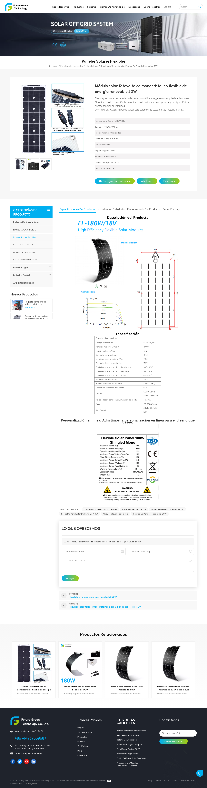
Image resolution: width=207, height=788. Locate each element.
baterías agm (20, 267)
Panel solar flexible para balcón (27, 260)
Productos (78, 6)
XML (175, 780)
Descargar (169, 181)
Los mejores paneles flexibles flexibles (100, 509)
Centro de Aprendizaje (112, 6)
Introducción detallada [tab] (110, 209)
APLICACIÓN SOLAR (23, 283)
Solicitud (91, 6)
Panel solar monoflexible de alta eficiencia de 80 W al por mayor (173, 688)
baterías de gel (21, 275)
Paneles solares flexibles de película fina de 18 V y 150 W (36, 317)
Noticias (81, 741)
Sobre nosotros (60, 6)
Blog (79, 750)
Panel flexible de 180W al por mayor (167, 509)
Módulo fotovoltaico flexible (115, 514)
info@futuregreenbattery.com (29, 753)
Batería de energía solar (128, 739)
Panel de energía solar (127, 753)
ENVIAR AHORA (171, 741)
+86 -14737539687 (30, 738)
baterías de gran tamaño (24, 252)
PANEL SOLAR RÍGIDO (24, 229)
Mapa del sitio (162, 780)
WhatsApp (147, 181)
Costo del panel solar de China (131, 758)
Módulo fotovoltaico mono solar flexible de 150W (127, 688)
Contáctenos (83, 746)
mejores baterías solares (128, 735)
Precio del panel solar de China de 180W (79, 514)
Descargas (134, 6)
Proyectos (82, 755)
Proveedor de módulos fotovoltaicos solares (127, 764)
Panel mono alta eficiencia (134, 509)
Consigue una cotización (117, 181)
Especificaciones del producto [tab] (77, 209)
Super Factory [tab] (171, 209)
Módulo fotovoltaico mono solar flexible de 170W (80, 688)
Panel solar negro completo (130, 744)
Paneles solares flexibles (71, 66)
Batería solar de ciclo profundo (131, 730)
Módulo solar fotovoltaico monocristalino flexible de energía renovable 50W (106, 541)
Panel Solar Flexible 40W (128, 749)
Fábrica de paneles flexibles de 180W (150, 514)
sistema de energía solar (26, 221)
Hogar (54, 66)
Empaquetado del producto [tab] (143, 209)
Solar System (31, 783)
